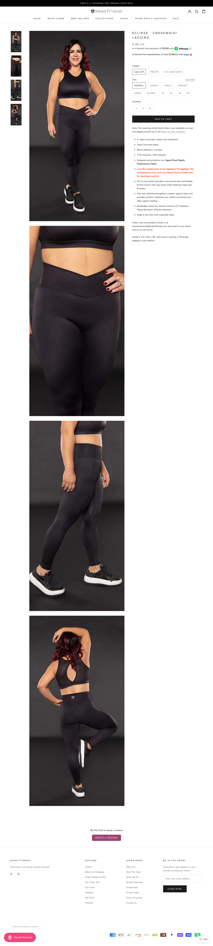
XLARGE (151, 93)
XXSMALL (139, 85)
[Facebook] (11, 874)
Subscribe (175, 889)
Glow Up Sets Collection (173, 131)
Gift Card (89, 897)
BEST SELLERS (80, 18)
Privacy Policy (132, 892)
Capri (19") (139, 71)
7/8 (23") (154, 71)
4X (188, 93)
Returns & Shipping (94, 872)
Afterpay (89, 892)
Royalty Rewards (134, 882)
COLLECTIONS (104, 18)
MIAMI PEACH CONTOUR (150, 18)
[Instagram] (18, 874)
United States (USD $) (25, 927)
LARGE (137, 93)
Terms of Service (134, 897)
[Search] (196, 11)
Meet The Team (133, 872)
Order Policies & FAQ (95, 877)
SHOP (37, 18)
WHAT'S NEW (56, 18)
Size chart (190, 79)
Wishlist (89, 902)
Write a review (106, 837)
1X (162, 93)
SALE (176, 18)
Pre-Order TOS (92, 882)
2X (171, 93)
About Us (130, 866)
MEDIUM (182, 85)
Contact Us (131, 902)
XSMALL (154, 85)
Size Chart (90, 887)
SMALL (168, 85)
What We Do (132, 877)
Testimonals (132, 887)
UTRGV (124, 18)
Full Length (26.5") (173, 71)
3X (179, 93)
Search (88, 866)
